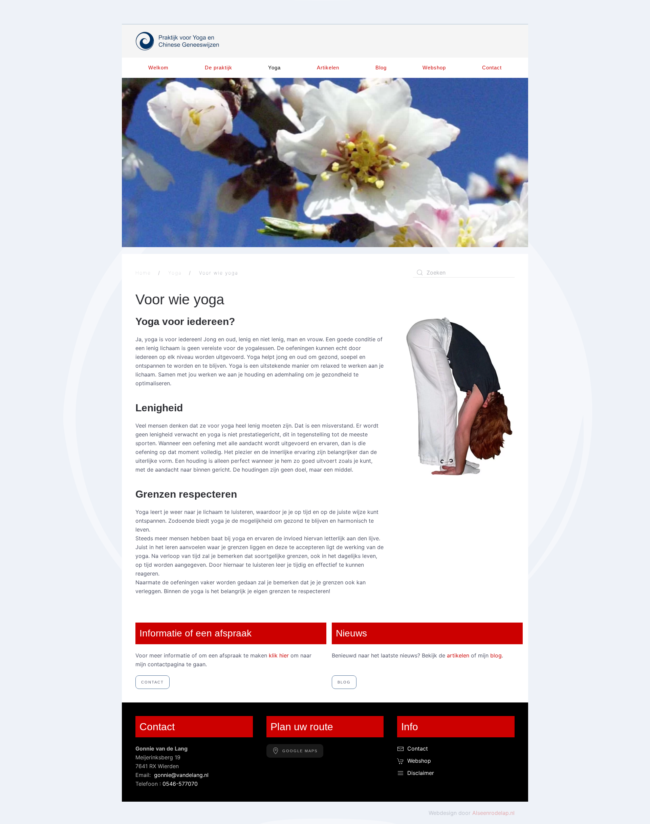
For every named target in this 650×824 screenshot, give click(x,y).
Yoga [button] (274, 67)
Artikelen (328, 67)
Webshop (434, 67)
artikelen (458, 655)
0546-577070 (180, 783)
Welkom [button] (158, 67)
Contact (492, 67)
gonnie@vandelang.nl (181, 775)
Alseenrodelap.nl (493, 812)
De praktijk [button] (218, 67)
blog (496, 655)
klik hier (279, 655)
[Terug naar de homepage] (177, 41)
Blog (381, 67)
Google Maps (300, 751)
